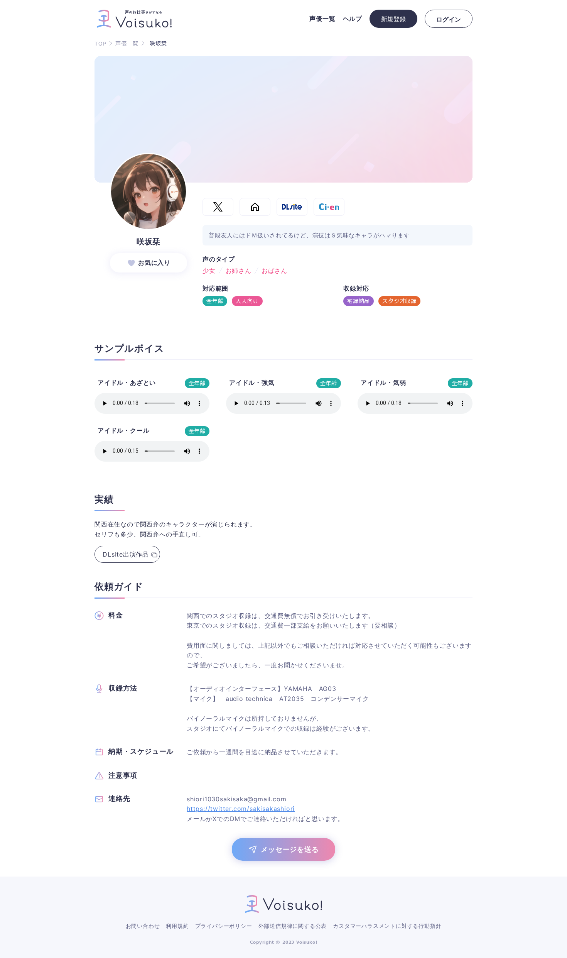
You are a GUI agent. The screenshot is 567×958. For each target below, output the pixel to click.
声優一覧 (126, 44)
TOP (100, 44)
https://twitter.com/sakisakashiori (241, 808)
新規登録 (393, 19)
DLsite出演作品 (126, 554)
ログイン (448, 19)
